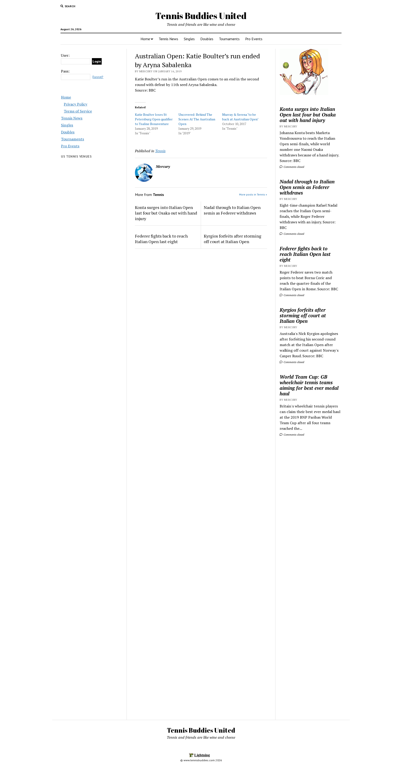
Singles (189, 38)
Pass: (65, 71)
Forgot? (98, 77)
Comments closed (293, 167)
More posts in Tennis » (253, 194)
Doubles (206, 38)
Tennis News (168, 38)
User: (65, 55)
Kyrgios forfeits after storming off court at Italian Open (232, 238)
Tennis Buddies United (201, 16)
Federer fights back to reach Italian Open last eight (161, 238)
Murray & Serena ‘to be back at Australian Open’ (240, 116)
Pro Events (253, 38)
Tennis (160, 150)
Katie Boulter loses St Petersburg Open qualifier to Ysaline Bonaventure (154, 119)
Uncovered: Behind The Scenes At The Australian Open (196, 119)
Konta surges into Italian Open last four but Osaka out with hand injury (166, 213)
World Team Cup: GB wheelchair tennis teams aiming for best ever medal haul (309, 385)
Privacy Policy (75, 104)
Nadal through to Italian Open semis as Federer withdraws (232, 210)
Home (145, 38)
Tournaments (229, 38)
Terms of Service (78, 111)
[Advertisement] (310, 514)
